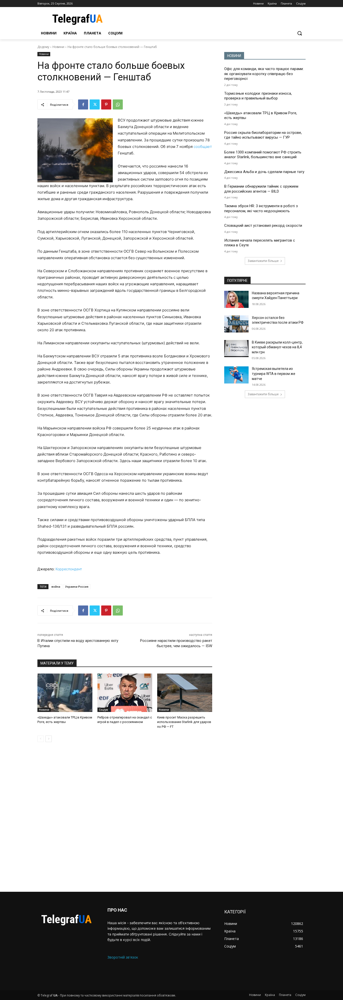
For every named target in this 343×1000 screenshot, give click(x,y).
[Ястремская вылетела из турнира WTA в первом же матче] (236, 374)
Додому (43, 47)
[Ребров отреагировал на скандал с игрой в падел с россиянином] (124, 693)
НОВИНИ (234, 56)
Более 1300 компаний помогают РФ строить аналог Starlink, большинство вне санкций (262, 154)
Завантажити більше (263, 261)
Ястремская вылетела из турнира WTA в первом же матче (273, 373)
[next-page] (48, 739)
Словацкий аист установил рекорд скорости (263, 225)
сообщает (203, 146)
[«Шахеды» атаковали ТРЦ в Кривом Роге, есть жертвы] (64, 693)
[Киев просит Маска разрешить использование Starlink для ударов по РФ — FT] (184, 693)
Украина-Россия (76, 586)
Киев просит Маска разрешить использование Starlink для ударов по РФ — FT (184, 721)
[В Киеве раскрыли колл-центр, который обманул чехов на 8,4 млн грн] (236, 348)
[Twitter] (95, 104)
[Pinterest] (106, 104)
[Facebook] (83, 104)
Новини (58, 47)
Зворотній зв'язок (122, 957)
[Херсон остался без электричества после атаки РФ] (236, 323)
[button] (300, 33)
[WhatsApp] (118, 104)
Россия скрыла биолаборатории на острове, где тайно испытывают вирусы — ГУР (263, 135)
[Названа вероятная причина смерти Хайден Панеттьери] (236, 299)
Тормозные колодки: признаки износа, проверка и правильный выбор (258, 96)
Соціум (103, 709)
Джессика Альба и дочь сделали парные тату (264, 172)
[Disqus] (124, 817)
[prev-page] (40, 739)
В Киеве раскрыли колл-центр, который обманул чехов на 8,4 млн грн (277, 347)
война (55, 586)
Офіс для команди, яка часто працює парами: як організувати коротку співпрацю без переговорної (264, 74)
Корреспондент (68, 569)
